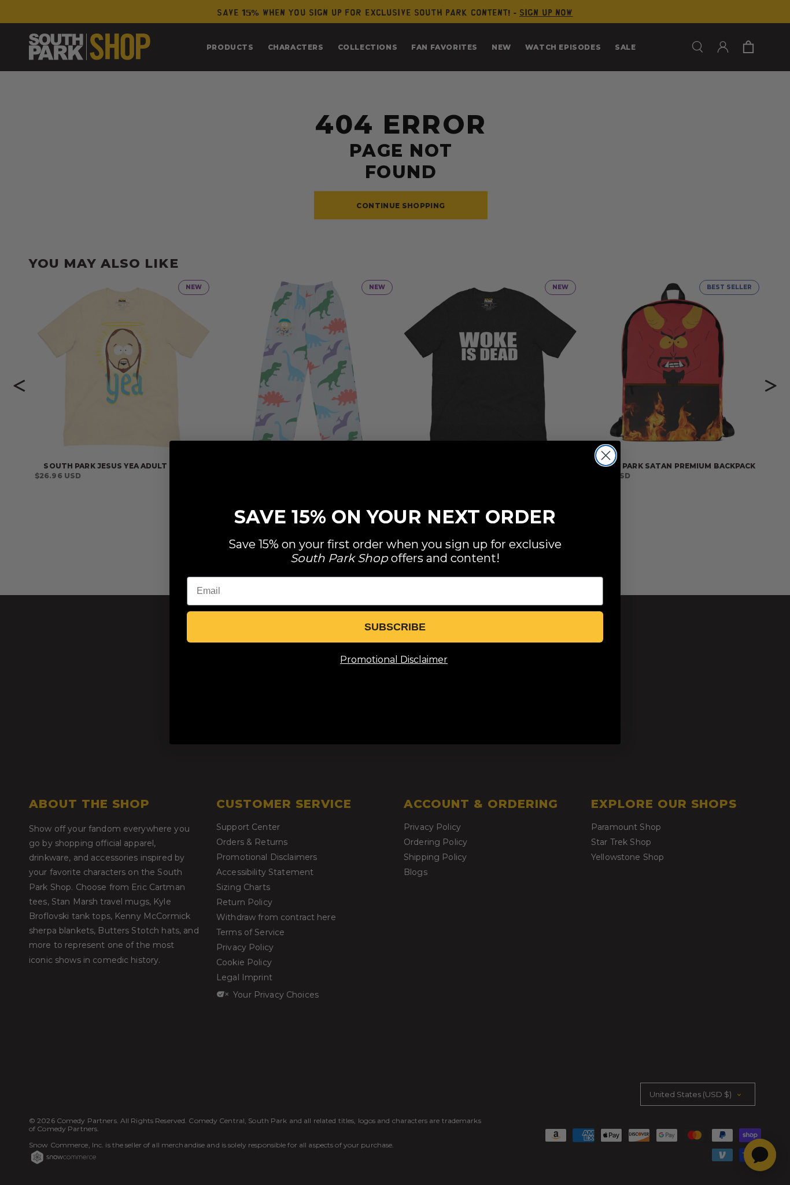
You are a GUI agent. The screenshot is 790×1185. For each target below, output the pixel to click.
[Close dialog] (606, 455)
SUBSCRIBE (395, 627)
